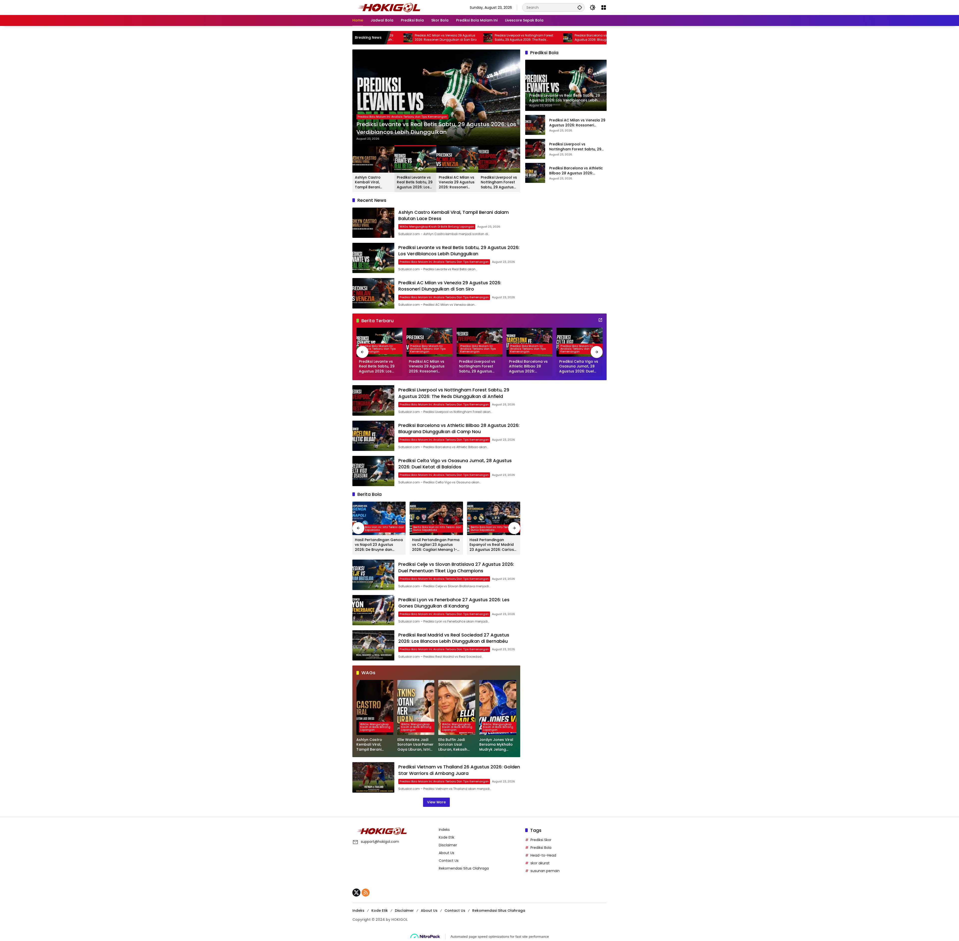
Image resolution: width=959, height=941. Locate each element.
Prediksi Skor (540, 839)
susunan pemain (545, 870)
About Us (446, 852)
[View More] (600, 320)
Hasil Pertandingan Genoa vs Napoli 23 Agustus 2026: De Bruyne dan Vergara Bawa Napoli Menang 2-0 (379, 545)
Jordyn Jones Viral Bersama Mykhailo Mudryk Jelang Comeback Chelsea (497, 744)
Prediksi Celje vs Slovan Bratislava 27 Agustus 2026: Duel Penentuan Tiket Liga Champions (456, 567)
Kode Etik (446, 837)
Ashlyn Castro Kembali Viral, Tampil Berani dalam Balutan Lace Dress (373, 182)
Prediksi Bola (540, 847)
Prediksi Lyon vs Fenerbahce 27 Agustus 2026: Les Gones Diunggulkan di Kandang (453, 603)
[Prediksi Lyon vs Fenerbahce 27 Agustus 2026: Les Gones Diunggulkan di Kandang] (373, 610)
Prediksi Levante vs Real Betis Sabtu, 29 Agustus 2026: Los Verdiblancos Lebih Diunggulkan (415, 182)
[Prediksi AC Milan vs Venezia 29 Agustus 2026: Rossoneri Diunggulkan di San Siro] (436, 97)
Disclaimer (448, 845)
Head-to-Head (543, 855)
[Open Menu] (604, 7)
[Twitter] (356, 893)
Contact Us (449, 860)
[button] (580, 7)
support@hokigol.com (380, 841)
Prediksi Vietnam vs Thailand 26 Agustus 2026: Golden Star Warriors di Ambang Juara (459, 770)
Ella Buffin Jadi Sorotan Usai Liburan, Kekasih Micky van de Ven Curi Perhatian (454, 744)
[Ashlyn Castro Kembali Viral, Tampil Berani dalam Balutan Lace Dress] (373, 223)
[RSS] (366, 893)
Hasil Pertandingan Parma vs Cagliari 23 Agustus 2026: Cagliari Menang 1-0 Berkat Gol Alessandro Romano (436, 545)
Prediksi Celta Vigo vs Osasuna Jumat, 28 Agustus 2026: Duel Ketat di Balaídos (578, 366)
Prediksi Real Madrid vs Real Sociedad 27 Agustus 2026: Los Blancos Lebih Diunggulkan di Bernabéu (453, 638)
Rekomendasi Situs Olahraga (464, 868)
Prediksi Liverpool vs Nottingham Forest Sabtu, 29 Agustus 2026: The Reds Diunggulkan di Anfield (455, 37)
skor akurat (540, 863)
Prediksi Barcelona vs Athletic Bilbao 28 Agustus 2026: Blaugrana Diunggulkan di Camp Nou (537, 37)
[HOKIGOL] (388, 7)
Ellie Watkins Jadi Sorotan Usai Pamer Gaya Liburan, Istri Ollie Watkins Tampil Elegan (415, 744)
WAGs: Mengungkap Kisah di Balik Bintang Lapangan (437, 227)
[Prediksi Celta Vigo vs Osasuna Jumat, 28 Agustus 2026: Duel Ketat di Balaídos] (580, 342)
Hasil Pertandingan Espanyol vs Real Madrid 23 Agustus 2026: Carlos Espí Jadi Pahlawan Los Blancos (492, 545)
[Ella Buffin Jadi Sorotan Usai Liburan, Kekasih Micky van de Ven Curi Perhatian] (456, 707)
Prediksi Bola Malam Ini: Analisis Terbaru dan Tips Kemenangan (402, 117)
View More (436, 802)
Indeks (444, 829)
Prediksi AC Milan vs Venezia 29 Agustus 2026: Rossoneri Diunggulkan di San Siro (434, 128)
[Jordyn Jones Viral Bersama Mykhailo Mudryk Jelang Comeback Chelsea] (497, 707)
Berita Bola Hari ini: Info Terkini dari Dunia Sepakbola (380, 528)
